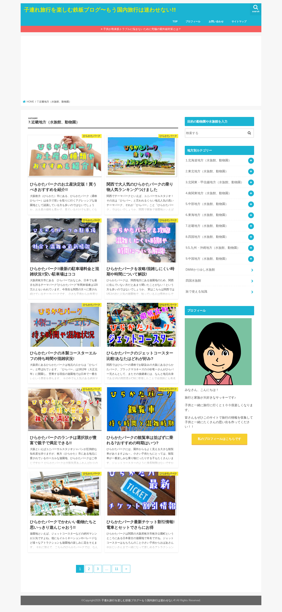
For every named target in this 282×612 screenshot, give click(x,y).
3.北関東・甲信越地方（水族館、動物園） (215, 182)
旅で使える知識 (196, 291)
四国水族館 (193, 280)
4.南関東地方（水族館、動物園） (208, 193)
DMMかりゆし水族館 (200, 269)
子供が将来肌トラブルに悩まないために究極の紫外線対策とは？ (142, 29)
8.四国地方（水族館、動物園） (207, 236)
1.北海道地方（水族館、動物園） (208, 160)
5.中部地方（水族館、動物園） (207, 204)
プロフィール (193, 21)
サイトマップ (239, 21)
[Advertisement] (141, 69)
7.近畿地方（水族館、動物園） (207, 225)
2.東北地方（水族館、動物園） (207, 171)
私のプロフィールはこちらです (219, 439)
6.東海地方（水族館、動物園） (207, 215)
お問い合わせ (216, 21)
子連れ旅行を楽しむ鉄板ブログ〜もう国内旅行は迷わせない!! (100, 9)
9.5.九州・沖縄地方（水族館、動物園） (213, 247)
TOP (175, 21)
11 (116, 569)
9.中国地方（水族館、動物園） (207, 258)
